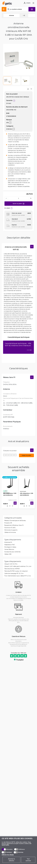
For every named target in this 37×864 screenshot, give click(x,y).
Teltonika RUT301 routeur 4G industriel (16, 571)
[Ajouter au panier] (15, 505)
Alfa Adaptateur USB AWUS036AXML (9, 493)
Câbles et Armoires (10, 533)
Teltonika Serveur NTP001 (12, 569)
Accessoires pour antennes (12, 552)
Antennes (11, 15)
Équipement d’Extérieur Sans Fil (14, 525)
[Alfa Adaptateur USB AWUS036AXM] (26, 483)
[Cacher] (32, 246)
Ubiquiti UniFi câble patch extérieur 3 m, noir (17, 567)
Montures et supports (10, 530)
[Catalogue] (4, 9)
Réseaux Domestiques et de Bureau (15, 521)
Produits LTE (8, 523)
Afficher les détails (8, 855)
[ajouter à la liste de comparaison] (28, 89)
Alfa (7, 122)
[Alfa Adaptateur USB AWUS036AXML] (10, 483)
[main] (7, 3)
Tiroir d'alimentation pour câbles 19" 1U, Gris (17, 576)
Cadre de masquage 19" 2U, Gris (13, 574)
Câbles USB (7, 554)
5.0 (5, 490)
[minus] (6, 198)
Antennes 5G (8, 543)
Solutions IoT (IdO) (9, 528)
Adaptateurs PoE (9, 545)
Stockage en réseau (10, 547)
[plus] (31, 198)
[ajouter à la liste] (31, 89)
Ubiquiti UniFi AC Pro (10, 564)
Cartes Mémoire (9, 550)
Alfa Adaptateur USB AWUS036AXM (25, 493)
